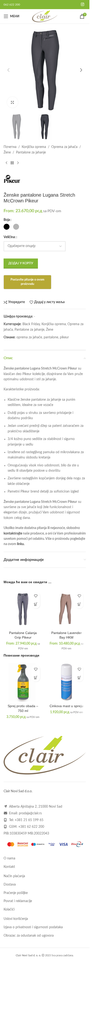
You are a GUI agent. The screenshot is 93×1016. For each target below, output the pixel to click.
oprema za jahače (29, 337)
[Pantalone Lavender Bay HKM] (66, 608)
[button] (8, 70)
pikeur (64, 337)
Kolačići (9, 909)
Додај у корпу (20, 263)
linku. (21, 544)
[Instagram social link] (82, 4)
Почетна (10, 147)
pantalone (51, 337)
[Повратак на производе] (12, 163)
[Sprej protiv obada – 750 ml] (23, 682)
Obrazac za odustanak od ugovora (29, 935)
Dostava (10, 884)
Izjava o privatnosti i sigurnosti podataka (33, 927)
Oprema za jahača (64, 147)
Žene (7, 152)
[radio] (7, 227)
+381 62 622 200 (31, 826)
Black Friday (31, 324)
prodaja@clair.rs (30, 813)
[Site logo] (45, 16)
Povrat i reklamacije (18, 901)
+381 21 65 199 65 (29, 820)
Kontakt (9, 867)
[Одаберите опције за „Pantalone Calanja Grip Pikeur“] (36, 604)
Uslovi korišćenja (16, 919)
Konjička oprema (34, 147)
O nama (9, 858)
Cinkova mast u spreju (66, 706)
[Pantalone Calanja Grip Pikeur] (23, 608)
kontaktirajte (13, 533)
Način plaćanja (14, 876)
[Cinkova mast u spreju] (66, 682)
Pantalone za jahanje (31, 152)
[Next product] (18, 163)
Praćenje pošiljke (16, 893)
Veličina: (10, 237)
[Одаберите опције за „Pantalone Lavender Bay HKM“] (79, 604)
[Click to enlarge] (12, 102)
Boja (7, 220)
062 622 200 (12, 4)
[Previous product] (6, 163)
